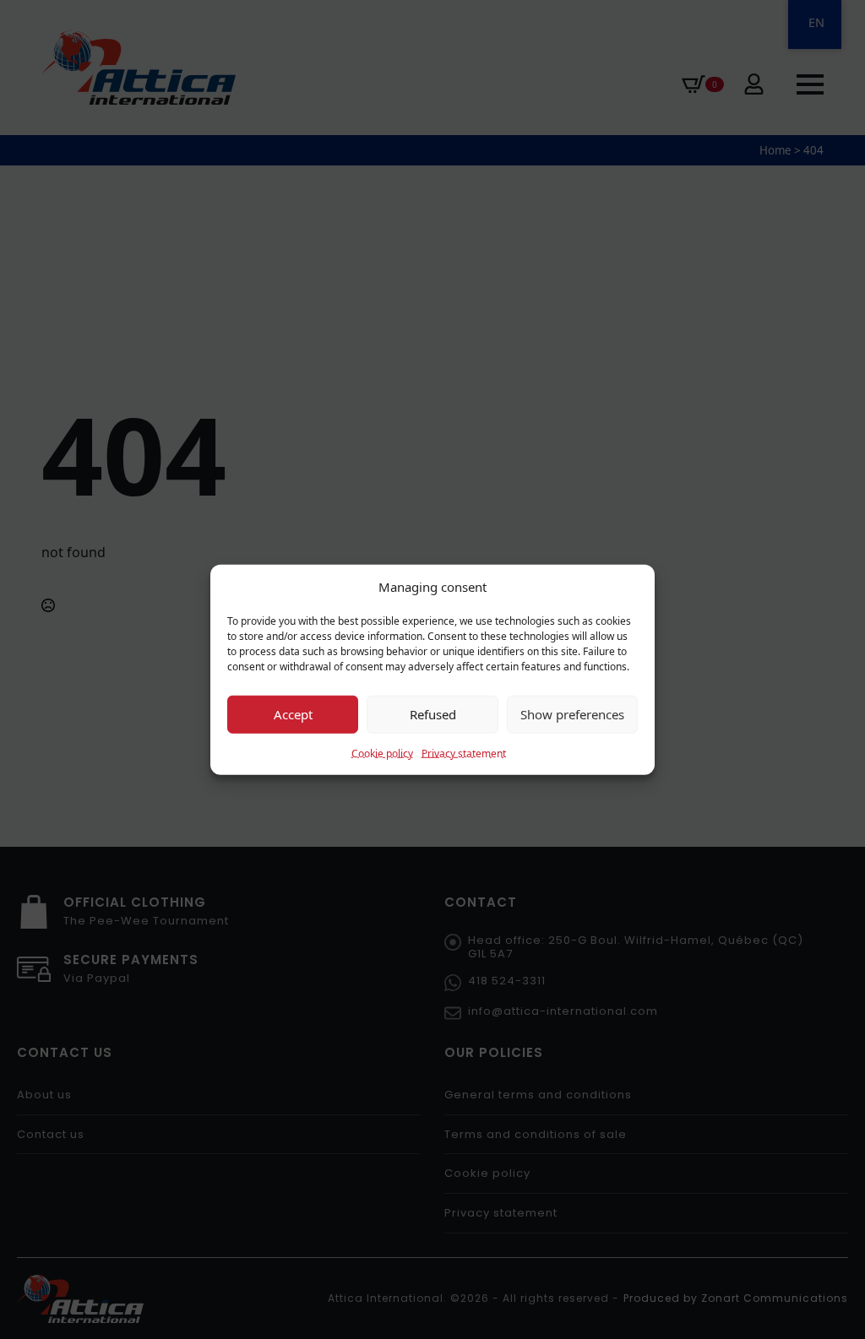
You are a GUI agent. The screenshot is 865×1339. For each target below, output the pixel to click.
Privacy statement (464, 752)
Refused (433, 714)
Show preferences (572, 714)
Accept (293, 714)
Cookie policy (382, 752)
